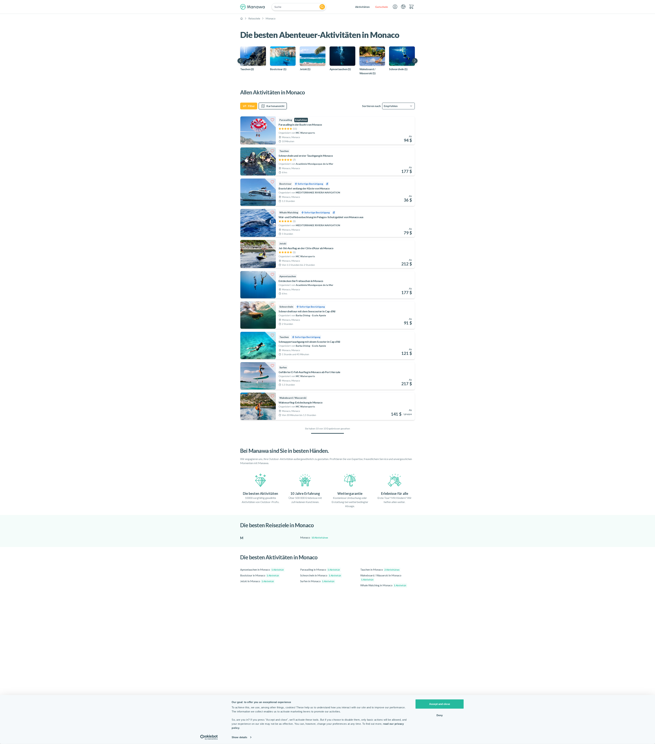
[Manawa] (252, 7)
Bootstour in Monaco (259, 575)
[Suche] (322, 7)
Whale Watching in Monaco (383, 585)
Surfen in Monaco (317, 581)
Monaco (270, 18)
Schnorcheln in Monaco (320, 575)
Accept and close (439, 704)
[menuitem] (362, 6)
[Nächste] (415, 60)
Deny (439, 715)
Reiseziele (254, 18)
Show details (239, 737)
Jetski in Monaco (257, 581)
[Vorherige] (240, 60)
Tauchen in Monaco (379, 569)
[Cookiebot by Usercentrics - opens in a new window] (209, 737)
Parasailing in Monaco (320, 569)
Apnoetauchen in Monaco (262, 569)
